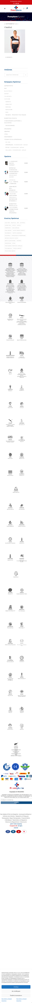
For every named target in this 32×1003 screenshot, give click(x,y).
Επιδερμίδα (7, 235)
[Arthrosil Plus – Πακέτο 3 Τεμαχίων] (6, 182)
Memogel (8, 107)
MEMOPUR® (9, 109)
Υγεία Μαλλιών (8, 248)
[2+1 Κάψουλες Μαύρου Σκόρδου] (6, 163)
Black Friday (8, 91)
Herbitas (8, 101)
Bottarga (22, 222)
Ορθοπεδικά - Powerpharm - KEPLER (17, 144)
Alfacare (7, 99)
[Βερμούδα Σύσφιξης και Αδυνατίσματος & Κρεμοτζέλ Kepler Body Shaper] (6, 172)
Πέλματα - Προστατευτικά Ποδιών (16, 115)
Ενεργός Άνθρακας (17, 233)
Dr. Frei (8, 142)
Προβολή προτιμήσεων (16, 995)
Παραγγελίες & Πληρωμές (22, 816)
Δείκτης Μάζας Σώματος (19, 230)
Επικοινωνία (23, 822)
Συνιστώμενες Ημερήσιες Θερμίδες (13, 245)
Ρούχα (13, 243)
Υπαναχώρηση (5, 818)
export (6, 93)
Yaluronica (8, 96)
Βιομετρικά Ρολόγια (10, 118)
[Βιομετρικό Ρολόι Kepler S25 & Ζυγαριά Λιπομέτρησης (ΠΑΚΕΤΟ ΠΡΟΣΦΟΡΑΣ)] (6, 208)
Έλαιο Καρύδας (15, 227)
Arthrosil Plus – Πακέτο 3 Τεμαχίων (13, 181)
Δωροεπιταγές (8, 85)
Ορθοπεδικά (8, 243)
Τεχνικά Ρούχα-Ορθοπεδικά (13, 139)
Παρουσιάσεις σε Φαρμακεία (19, 820)
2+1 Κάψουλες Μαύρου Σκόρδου (13, 163)
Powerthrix (8, 227)
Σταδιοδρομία (8, 820)
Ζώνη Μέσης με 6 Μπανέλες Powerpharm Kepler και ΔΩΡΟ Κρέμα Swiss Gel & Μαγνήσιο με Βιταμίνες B (13, 193)
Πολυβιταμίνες (10, 125)
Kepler (14, 225)
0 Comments (8, 57)
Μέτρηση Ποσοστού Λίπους (11, 238)
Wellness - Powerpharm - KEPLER (16, 150)
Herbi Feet (9, 104)
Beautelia (13, 222)
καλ (5, 88)
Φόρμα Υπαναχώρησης (15, 818)
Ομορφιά (7, 131)
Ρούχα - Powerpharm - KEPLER (15, 147)
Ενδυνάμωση (8, 136)
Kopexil (19, 225)
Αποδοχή (16, 987)
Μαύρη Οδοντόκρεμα (10, 240)
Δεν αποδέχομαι (16, 991)
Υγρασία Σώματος (17, 248)
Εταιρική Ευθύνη (25, 818)
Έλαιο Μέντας (8, 230)
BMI (18, 222)
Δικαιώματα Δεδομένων (25, 814)
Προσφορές (7, 128)
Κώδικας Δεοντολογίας (9, 816)
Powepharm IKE (13, 825)
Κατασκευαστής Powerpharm (18, 235)
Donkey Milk (8, 225)
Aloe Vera (7, 222)
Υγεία (6, 134)
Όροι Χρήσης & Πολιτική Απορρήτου (7, 999)
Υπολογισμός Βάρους (10, 251)
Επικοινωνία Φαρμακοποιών (12, 822)
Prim (7, 112)
